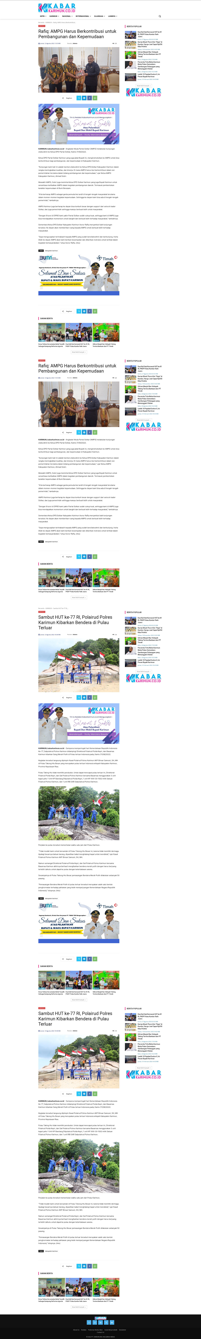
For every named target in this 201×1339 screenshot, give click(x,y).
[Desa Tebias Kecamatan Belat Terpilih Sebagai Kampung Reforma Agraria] (51, 332)
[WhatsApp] (95, 98)
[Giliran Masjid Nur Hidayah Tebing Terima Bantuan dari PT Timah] (106, 332)
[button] (160, 16)
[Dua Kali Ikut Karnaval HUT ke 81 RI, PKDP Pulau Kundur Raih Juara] (79, 332)
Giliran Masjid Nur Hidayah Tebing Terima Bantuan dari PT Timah (149, 54)
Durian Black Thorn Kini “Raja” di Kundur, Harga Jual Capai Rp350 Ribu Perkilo (150, 44)
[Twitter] (79, 98)
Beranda (41, 23)
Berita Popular (134, 26)
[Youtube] (112, 1322)
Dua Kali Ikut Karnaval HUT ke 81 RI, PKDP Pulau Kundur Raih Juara (150, 34)
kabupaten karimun (51, 251)
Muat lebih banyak (78, 352)
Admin (75, 43)
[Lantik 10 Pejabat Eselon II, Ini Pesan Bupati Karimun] (130, 77)
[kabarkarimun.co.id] (57, 7)
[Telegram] (84, 98)
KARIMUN (49, 23)
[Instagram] (94, 1322)
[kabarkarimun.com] (144, 92)
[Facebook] (89, 98)
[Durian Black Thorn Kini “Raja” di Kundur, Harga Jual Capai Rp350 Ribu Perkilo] (130, 45)
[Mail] (100, 1322)
